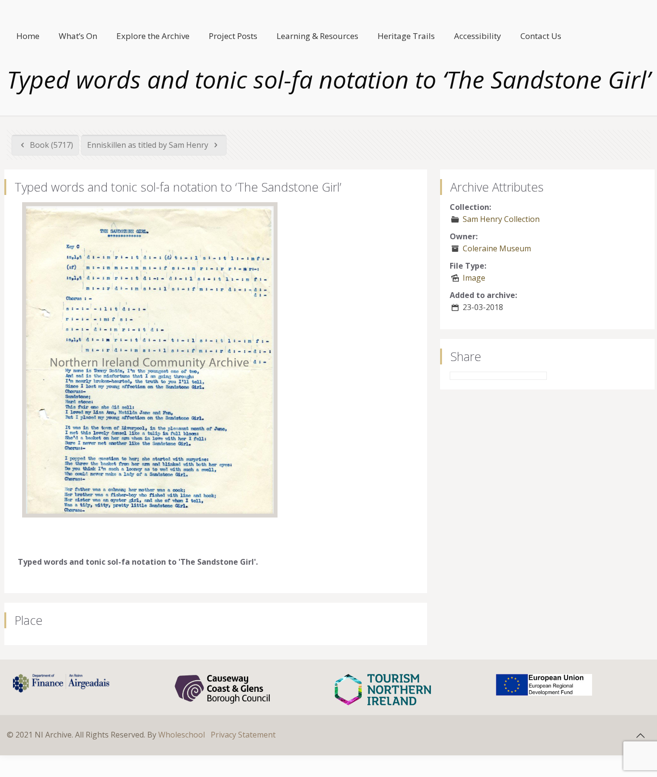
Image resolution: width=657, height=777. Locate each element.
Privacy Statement (243, 734)
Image (474, 277)
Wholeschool (181, 734)
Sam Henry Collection (501, 219)
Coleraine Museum (497, 248)
